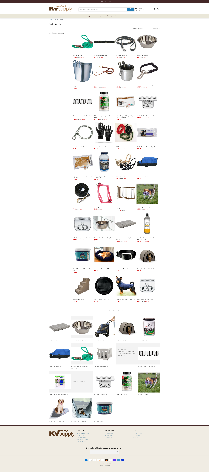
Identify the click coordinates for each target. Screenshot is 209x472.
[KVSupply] (61, 8)
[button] (59, 33)
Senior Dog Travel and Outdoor (79, 421)
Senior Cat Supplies (121, 340)
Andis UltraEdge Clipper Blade (145, 299)
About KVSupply (109, 433)
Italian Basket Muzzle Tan (122, 176)
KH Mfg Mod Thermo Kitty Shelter (146, 269)
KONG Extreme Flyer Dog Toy (101, 299)
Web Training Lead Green (122, 147)
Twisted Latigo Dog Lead (100, 85)
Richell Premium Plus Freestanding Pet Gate (125, 207)
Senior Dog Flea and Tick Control (57, 394)
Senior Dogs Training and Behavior (58, 421)
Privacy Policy (108, 437)
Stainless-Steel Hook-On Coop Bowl (103, 238)
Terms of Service (109, 435)
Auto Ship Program (82, 441)
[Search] (130, 9)
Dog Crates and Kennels (100, 366)
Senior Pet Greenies (78, 381)
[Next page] (127, 310)
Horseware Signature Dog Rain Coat (125, 299)
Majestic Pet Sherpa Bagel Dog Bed (103, 269)
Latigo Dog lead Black (121, 55)
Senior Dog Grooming (99, 394)
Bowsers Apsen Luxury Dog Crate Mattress (124, 238)
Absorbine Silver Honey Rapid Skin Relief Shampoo (146, 238)
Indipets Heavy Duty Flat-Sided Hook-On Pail (82, 85)
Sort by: (135, 28)
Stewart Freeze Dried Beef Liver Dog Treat (82, 269)
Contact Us (136, 437)
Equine (101, 16)
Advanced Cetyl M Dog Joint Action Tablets (103, 116)
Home (50, 19)
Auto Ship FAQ (136, 435)
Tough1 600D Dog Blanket (144, 176)
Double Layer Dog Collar (122, 269)
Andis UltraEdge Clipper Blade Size (82, 238)
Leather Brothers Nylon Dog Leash (82, 207)
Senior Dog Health (121, 394)
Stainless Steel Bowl (142, 55)
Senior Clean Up (142, 340)
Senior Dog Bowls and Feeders (79, 340)
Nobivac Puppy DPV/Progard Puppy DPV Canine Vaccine (125, 116)
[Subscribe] (117, 452)
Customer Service (81, 437)
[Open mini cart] (158, 9)
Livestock (117, 16)
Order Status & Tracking (83, 433)
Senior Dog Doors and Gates (145, 366)
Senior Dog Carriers (99, 340)
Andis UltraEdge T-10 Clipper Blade (146, 116)
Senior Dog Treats (98, 421)
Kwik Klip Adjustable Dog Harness (103, 207)
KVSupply (102, 463)
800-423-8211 (139, 8)
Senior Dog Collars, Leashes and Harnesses (79, 367)
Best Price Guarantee (82, 439)
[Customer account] (154, 9)
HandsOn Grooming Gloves (101, 147)
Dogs (89, 16)
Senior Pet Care (58, 19)
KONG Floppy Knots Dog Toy (144, 207)
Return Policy (80, 435)
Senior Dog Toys (142, 394)
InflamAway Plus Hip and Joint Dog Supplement (103, 176)
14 (122, 310)
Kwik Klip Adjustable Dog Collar (102, 55)
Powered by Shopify (108, 463)
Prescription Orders (138, 433)
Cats (95, 16)
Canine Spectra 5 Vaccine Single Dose (147, 147)
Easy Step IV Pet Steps (78, 299)
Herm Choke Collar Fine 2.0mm (81, 147)
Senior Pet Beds (53, 340)
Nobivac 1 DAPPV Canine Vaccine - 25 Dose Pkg (82, 176)
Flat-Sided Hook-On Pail (122, 85)
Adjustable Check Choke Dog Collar (146, 85)
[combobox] (106, 9)
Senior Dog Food (122, 349)
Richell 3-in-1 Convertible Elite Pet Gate (82, 116)
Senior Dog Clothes (54, 366)
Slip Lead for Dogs (77, 55)
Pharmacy (109, 16)
